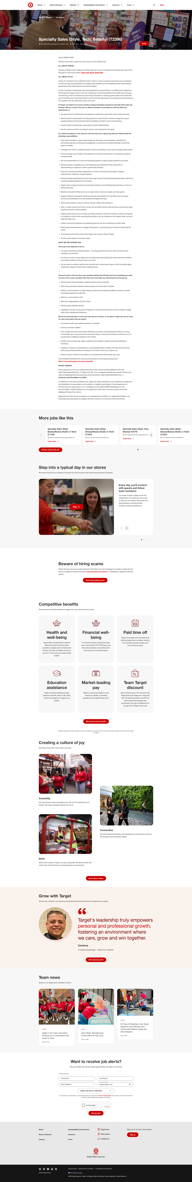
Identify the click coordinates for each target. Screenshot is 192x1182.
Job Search (60, 17)
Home (41, 17)
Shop (162, 5)
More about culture (96, 878)
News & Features (56, 5)
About (40, 5)
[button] (151, 435)
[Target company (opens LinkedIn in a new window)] (52, 1169)
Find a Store (105, 1134)
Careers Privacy (72, 1168)
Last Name (103, 1078)
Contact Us (105, 1139)
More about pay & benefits (96, 721)
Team (44, 1029)
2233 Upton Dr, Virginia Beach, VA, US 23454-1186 (54, 44)
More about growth (96, 960)
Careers (73, 5)
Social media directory (45, 1172)
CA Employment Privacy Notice (103, 1168)
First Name (65, 1078)
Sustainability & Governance (94, 5)
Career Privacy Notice (105, 1095)
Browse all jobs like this (50, 450)
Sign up (133, 1135)
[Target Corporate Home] (30, 4)
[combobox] (115, 1084)
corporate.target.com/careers (97, 572)
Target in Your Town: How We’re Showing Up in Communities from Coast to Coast (55, 1035)
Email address (66, 1084)
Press (129, 5)
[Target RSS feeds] (56, 1169)
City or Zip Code (104, 1082)
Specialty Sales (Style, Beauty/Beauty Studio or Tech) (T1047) (99, 432)
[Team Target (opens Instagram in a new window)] (48, 1169)
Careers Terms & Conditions (86, 1168)
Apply (144, 44)
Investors (116, 5)
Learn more (52, 441)
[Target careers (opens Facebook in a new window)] (44, 1169)
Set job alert (96, 1113)
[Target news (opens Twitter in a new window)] (40, 1169)
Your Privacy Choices (76, 1173)
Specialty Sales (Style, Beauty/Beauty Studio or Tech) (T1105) (62, 432)
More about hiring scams (95, 580)
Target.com (105, 1129)
